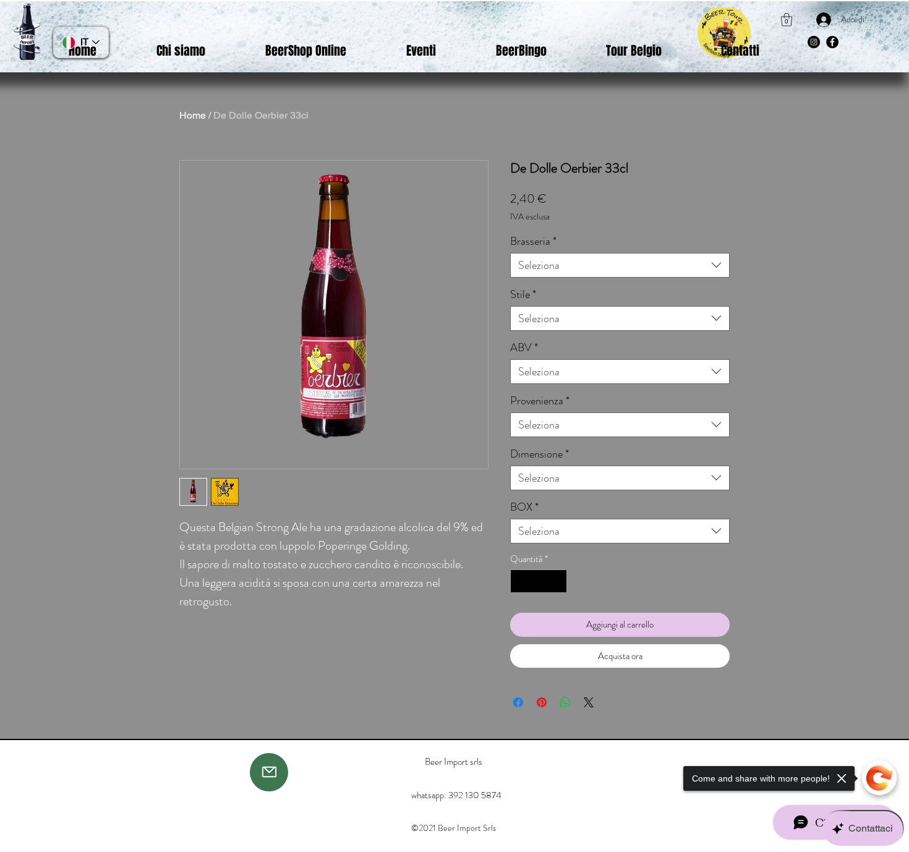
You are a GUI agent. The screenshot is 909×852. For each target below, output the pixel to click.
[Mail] (269, 772)
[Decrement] (520, 581)
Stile (523, 294)
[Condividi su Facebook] (518, 702)
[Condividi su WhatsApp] (565, 702)
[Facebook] (832, 42)
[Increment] (557, 581)
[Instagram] (814, 42)
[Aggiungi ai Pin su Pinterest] (541, 702)
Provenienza (540, 400)
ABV (524, 347)
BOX (524, 507)
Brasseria (533, 241)
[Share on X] (588, 702)
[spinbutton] (539, 581)
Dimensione (539, 454)
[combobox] (620, 265)
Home (192, 115)
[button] (786, 19)
